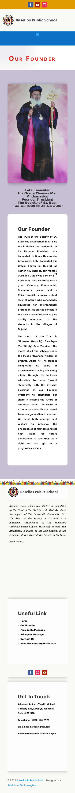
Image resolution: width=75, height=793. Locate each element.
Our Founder (28, 625)
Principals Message (32, 634)
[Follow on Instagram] (44, 4)
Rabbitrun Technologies (22, 785)
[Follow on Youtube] (37, 4)
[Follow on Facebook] (30, 4)
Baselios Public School (31, 780)
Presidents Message (32, 630)
